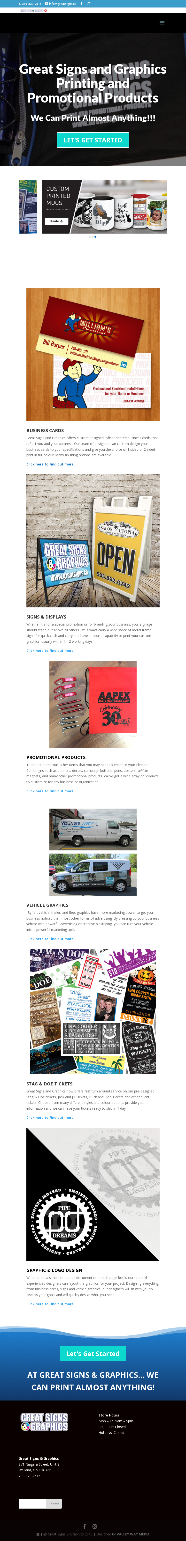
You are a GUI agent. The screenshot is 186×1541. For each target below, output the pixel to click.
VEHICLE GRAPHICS (47, 905)
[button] (90, 237)
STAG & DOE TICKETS (49, 1084)
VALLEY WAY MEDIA (133, 1534)
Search (54, 1504)
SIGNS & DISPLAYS (46, 617)
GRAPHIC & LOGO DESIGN (54, 1270)
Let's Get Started (93, 1353)
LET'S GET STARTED (93, 140)
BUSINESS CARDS (45, 430)
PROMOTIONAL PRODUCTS (55, 757)
